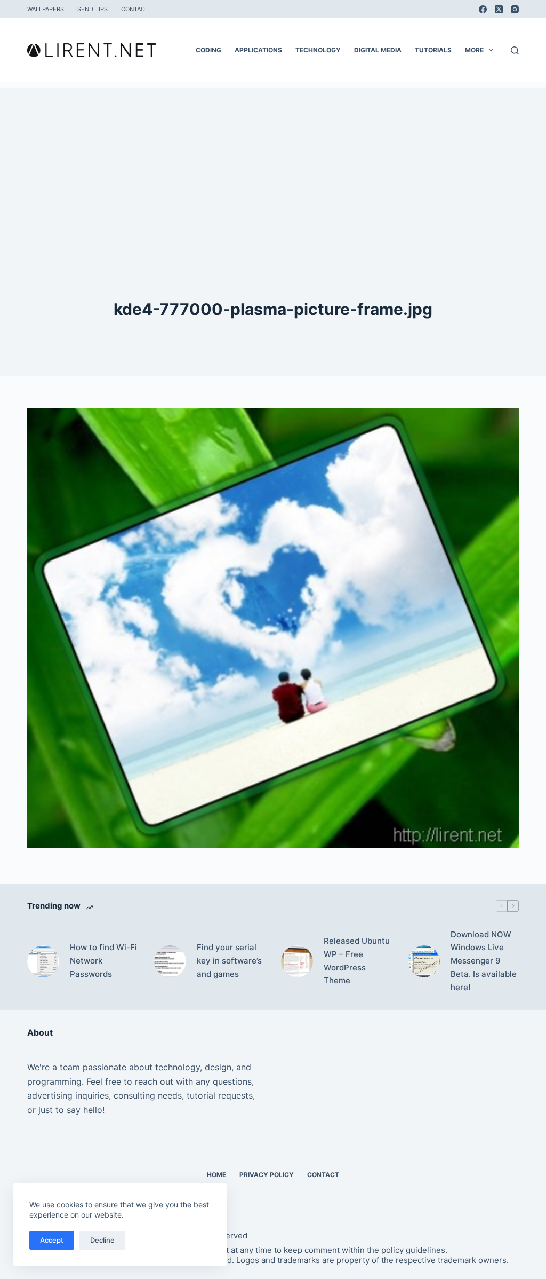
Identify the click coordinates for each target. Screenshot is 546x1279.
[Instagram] (515, 9)
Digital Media (378, 50)
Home (216, 1175)
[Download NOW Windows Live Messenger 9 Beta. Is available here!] (424, 961)
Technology (318, 50)
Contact (135, 9)
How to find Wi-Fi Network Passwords (103, 960)
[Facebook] (483, 9)
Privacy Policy (266, 1175)
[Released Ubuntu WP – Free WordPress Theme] (297, 961)
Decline (102, 1240)
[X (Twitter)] (499, 9)
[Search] (515, 50)
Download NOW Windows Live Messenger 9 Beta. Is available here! (484, 960)
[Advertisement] (273, 162)
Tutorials (433, 50)
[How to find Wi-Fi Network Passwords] (43, 961)
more (474, 50)
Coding (208, 50)
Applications (258, 50)
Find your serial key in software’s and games (229, 960)
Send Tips (92, 9)
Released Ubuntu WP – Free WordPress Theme (357, 960)
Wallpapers (45, 9)
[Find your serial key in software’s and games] (170, 961)
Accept (51, 1240)
